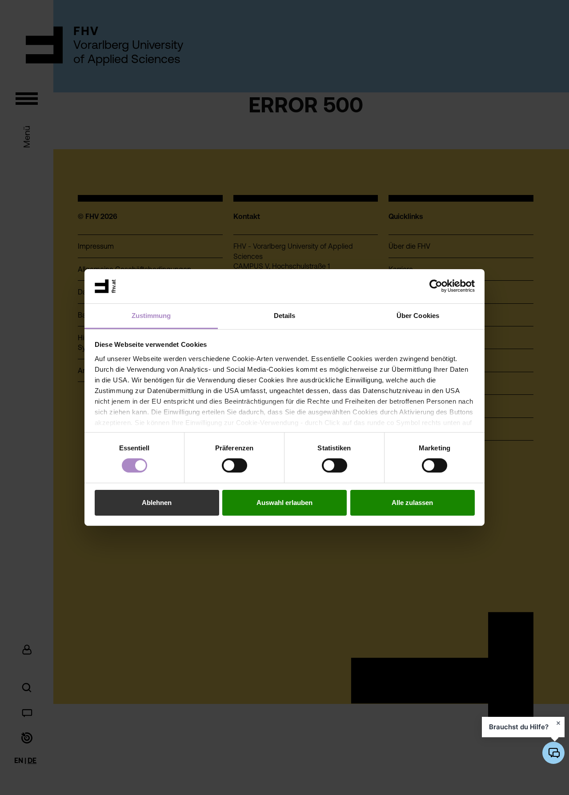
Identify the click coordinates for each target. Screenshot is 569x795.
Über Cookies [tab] (418, 315)
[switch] (234, 465)
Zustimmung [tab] (151, 315)
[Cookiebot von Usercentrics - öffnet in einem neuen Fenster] (436, 286)
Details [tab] (285, 315)
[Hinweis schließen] (558, 723)
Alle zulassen (412, 502)
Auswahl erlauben (284, 502)
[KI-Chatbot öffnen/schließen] (553, 753)
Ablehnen (157, 502)
